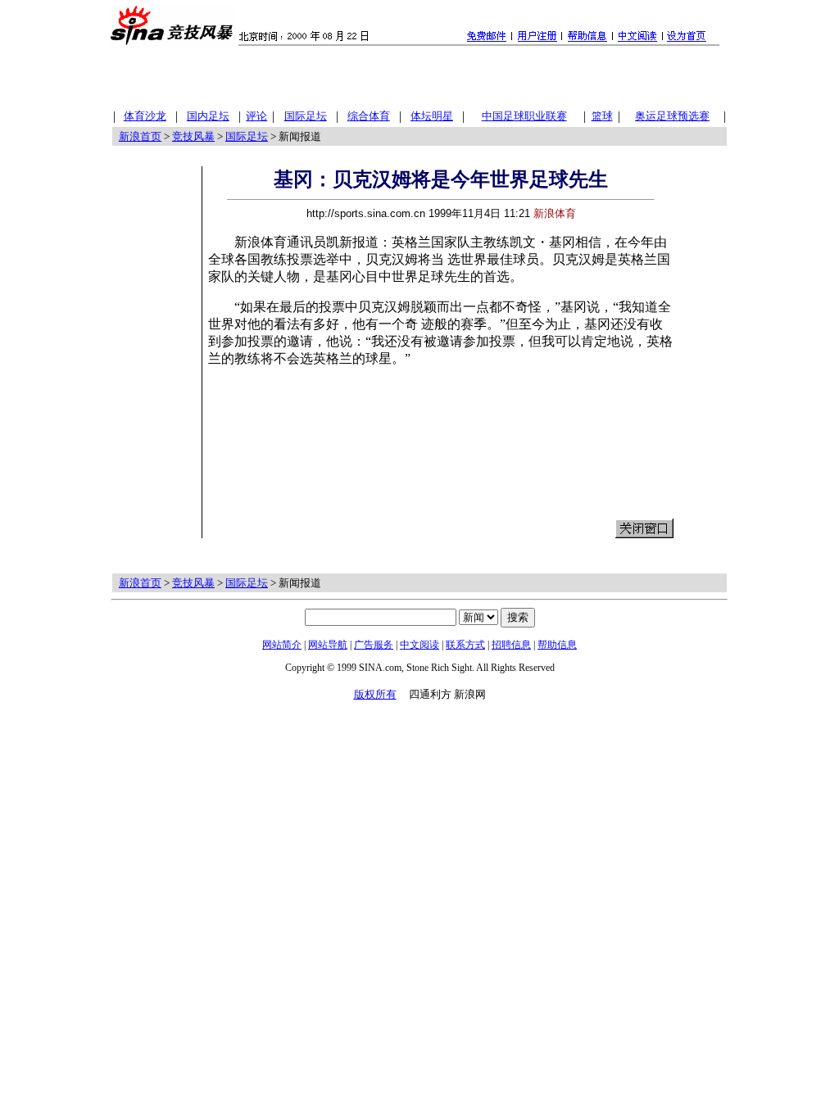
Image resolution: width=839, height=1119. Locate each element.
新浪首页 (140, 136)
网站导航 (327, 644)
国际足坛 (246, 136)
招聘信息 (511, 644)
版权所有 (375, 694)
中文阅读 (419, 644)
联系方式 (465, 644)
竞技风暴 (193, 136)
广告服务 (373, 644)
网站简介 (282, 644)
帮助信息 (557, 644)
